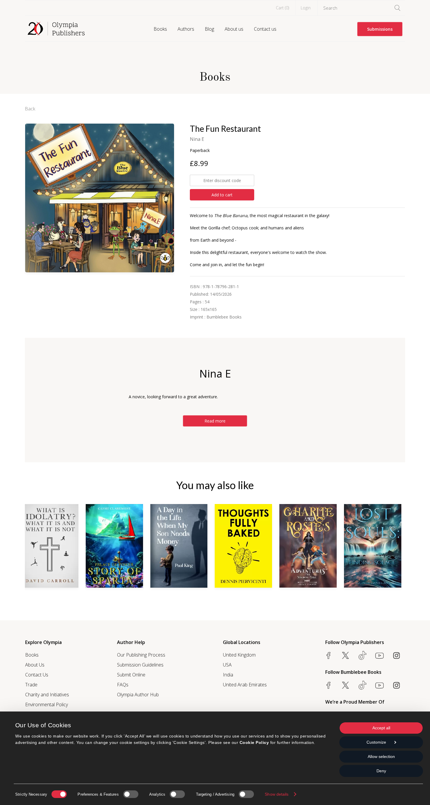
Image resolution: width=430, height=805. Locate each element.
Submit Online (131, 674)
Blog (209, 29)
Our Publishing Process (141, 655)
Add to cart (222, 195)
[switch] (130, 794)
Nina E (197, 139)
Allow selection (381, 756)
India (228, 674)
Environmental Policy (46, 704)
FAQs (122, 684)
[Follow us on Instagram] (396, 655)
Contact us (265, 29)
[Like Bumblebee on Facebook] (328, 685)
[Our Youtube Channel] (379, 655)
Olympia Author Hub (138, 694)
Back (30, 108)
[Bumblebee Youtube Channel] (379, 685)
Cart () (282, 8)
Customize (376, 742)
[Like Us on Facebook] (328, 655)
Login (306, 8)
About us (234, 29)
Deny (381, 770)
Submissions (380, 29)
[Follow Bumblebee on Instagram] (396, 685)
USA (227, 665)
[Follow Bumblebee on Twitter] (345, 685)
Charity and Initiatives (47, 694)
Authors (186, 29)
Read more (215, 421)
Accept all (381, 728)
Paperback (200, 150)
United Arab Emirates (245, 684)
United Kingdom (239, 655)
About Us (34, 665)
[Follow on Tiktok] (362, 685)
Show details (276, 794)
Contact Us (36, 674)
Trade (31, 684)
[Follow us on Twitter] (345, 655)
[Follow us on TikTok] (362, 655)
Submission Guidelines (140, 665)
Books (160, 29)
